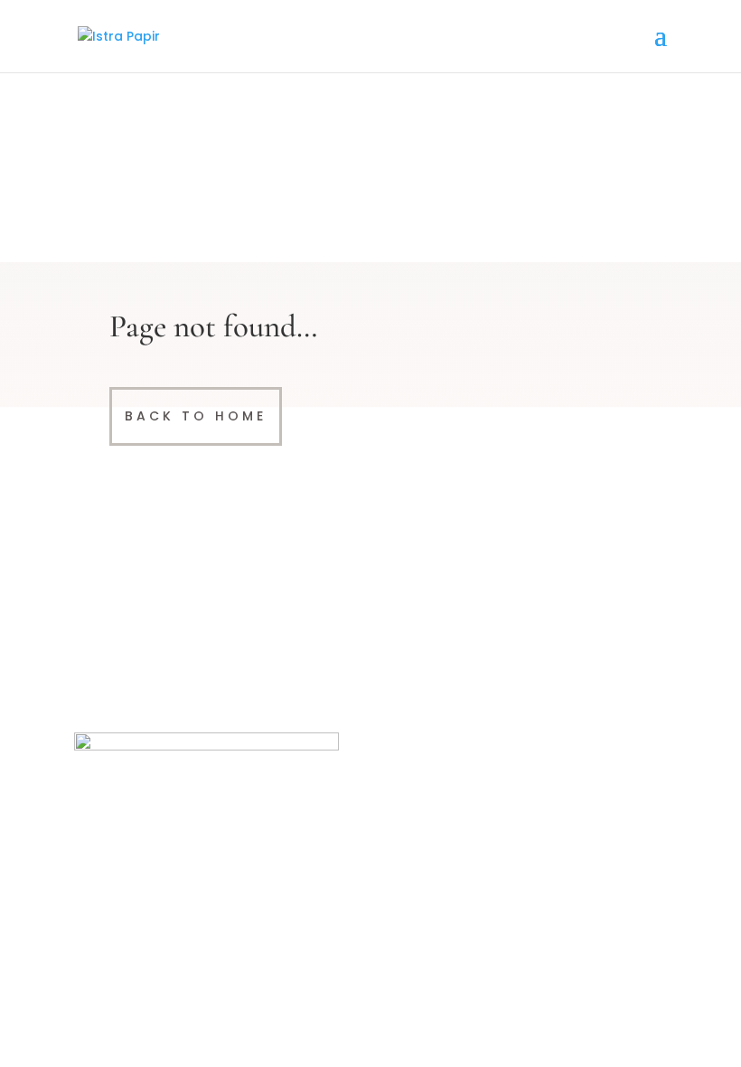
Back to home (196, 416)
